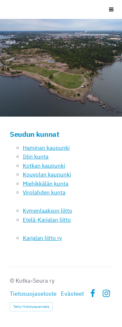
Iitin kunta (35, 156)
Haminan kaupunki (46, 147)
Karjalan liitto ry (42, 238)
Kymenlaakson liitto (47, 210)
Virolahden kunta (44, 192)
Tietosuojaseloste (33, 293)
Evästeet (72, 293)
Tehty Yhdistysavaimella (31, 307)
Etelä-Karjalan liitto (47, 219)
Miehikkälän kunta (45, 183)
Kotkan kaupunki (44, 165)
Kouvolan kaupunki (47, 174)
